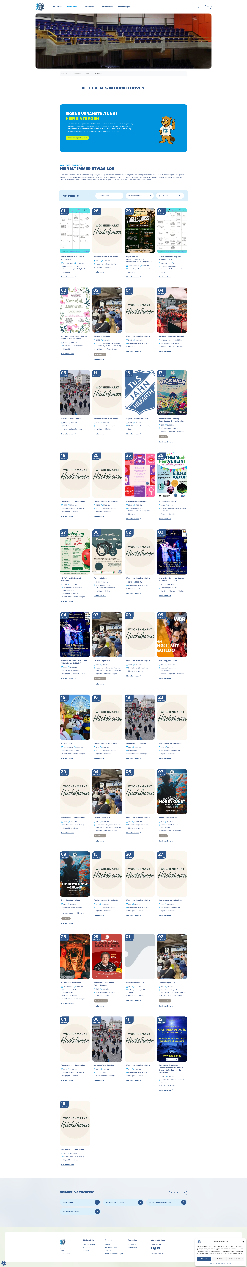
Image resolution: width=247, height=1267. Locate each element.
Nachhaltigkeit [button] (124, 7)
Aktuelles (86, 1251)
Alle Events (97, 74)
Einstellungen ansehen (236, 1259)
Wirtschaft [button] (106, 7)
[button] (243, 1242)
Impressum (228, 1263)
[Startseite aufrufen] (40, 6)
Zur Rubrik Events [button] (177, 1193)
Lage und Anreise (89, 1244)
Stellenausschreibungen (114, 1254)
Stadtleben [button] (72, 7)
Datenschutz (213, 1263)
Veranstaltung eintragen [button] (76, 138)
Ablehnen (219, 1259)
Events (87, 74)
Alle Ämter (109, 1251)
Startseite (65, 74)
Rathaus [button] (56, 7)
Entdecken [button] (89, 7)
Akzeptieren (204, 1259)
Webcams (86, 1248)
